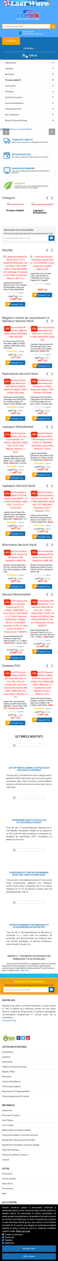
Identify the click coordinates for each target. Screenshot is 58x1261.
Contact (5, 1160)
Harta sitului (7, 1183)
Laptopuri (6, 1057)
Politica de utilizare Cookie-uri (15, 1155)
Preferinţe (9, 1237)
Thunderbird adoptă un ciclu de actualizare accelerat (29, 821)
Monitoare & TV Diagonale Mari (16, 1091)
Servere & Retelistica (11, 1081)
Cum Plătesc (7, 1120)
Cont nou (39, 34)
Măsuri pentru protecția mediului (16, 1130)
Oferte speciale (9, 1179)
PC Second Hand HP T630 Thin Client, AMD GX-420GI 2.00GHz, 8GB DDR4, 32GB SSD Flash (14, 344)
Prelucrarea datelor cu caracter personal (20, 1135)
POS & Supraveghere (11, 1086)
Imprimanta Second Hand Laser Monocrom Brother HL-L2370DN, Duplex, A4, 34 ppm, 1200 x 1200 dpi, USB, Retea (42, 401)
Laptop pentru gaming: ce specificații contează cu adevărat (29, 769)
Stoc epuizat (7, 1188)
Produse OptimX (15, 210)
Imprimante (7, 1062)
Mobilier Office (8, 1072)
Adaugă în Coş (17, 304)
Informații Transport (11, 1115)
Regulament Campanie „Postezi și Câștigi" (21, 1145)
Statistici (9, 1240)
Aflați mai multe (23, 1231)
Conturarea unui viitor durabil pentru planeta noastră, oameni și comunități (31, 187)
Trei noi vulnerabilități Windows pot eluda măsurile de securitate (29, 926)
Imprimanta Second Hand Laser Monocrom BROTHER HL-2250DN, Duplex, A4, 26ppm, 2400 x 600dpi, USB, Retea (15, 401)
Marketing (9, 1243)
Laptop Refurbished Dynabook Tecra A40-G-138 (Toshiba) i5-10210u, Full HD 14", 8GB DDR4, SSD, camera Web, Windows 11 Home (41, 459)
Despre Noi (7, 1110)
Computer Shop (9, 1020)
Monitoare (6, 1077)
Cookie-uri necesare (14, 1234)
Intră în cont (28, 34)
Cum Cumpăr (8, 1125)
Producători (7, 1174)
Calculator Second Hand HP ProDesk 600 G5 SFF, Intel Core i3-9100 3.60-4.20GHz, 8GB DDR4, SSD (41, 347)
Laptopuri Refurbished (39, 211)
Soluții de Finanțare (10, 1150)
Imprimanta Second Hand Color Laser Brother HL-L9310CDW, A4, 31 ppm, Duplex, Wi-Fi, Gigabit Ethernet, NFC (40, 278)
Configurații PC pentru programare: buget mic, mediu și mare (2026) (29, 873)
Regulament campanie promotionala (18, 1140)
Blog (4, 1193)
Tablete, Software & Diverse (14, 1067)
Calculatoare (7, 1052)
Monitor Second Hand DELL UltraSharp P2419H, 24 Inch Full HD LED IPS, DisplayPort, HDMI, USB (41, 568)
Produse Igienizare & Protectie (15, 1096)
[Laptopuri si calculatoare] (19, 1031)
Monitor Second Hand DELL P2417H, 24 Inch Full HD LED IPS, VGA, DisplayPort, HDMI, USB (15, 568)
